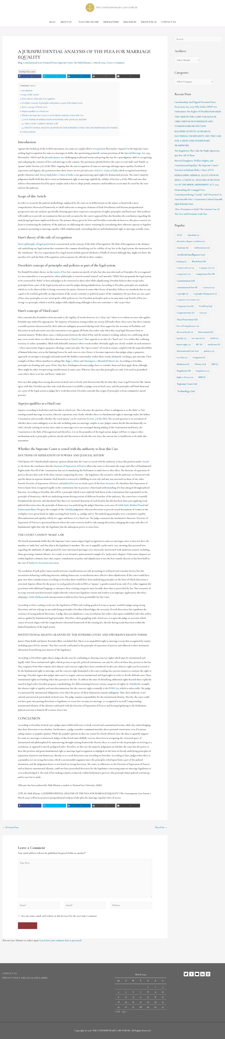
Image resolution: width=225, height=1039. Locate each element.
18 (119, 1001)
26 (126, 1007)
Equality (181, 338)
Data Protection (187, 319)
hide (32, 86)
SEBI (201, 377)
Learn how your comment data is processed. (61, 940)
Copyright (182, 293)
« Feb (117, 1011)
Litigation (199, 357)
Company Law (206, 268)
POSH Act (114, 688)
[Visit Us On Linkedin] (202, 973)
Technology (186, 391)
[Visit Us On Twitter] (186, 973)
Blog (20, 62)
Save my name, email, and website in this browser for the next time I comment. (59, 916)
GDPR (214, 338)
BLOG (52, 22)
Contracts (208, 287)
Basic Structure (107, 483)
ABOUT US (65, 22)
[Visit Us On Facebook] (191, 973)
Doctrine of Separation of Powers (70, 466)
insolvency (214, 344)
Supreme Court (65, 62)
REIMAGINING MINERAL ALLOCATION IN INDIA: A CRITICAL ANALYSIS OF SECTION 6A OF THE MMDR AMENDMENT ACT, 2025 (197, 180)
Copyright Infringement (205, 293)
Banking (182, 261)
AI (179, 235)
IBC (199, 344)
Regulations (202, 371)
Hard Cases (77, 339)
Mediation (183, 364)
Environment (205, 332)
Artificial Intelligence (191, 254)
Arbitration (202, 247)
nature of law (59, 272)
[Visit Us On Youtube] (197, 973)
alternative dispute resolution (191, 241)
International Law (188, 350)
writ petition (99, 148)
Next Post (161, 827)
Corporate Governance (188, 299)
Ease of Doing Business (188, 326)
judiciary (209, 351)
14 (141, 996)
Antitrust (182, 247)
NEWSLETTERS (111, 22)
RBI (215, 364)
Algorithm (193, 235)
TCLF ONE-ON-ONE (88, 22)
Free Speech (198, 338)
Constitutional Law (32, 62)
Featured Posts (50, 62)
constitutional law (187, 287)
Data (203, 312)
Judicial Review (70, 483)
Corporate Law (185, 306)
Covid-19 (205, 306)
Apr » (124, 1011)
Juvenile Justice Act (54, 157)
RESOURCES (130, 22)
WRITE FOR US (149, 22)
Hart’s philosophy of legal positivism (35, 244)
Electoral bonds (185, 332)
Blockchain (199, 261)
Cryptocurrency (185, 312)
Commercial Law (185, 268)
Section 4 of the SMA (97, 418)
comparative (184, 274)
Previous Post (10, 827)
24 (163, 1001)
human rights (184, 344)
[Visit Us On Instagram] (208, 973)
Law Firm (182, 357)
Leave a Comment (115, 62)
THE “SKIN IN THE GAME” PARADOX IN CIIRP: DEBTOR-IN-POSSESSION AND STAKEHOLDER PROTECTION (195, 121)
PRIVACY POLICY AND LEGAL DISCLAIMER (25, 977)
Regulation (184, 370)
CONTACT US (168, 22)
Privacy (200, 364)
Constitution (186, 280)
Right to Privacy (185, 377)
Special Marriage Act (135, 153)
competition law (205, 274)
